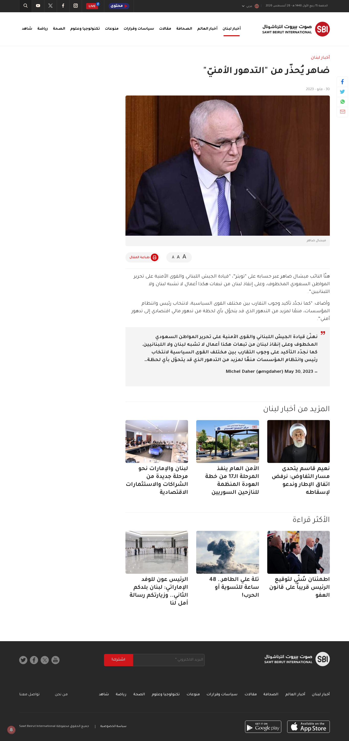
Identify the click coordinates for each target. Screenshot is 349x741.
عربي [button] (249, 6)
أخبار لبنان (232, 29)
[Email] (342, 111)
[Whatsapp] (342, 102)
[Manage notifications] (11, 730)
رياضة (42, 29)
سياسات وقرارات (139, 29)
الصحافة (184, 29)
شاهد (27, 29)
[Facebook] (342, 82)
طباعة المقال (140, 257)
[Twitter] (342, 92)
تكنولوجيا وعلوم (85, 29)
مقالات (165, 29)
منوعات (112, 29)
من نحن (61, 695)
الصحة (59, 29)
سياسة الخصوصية (113, 726)
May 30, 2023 (298, 372)
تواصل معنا (29, 695)
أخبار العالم (207, 29)
